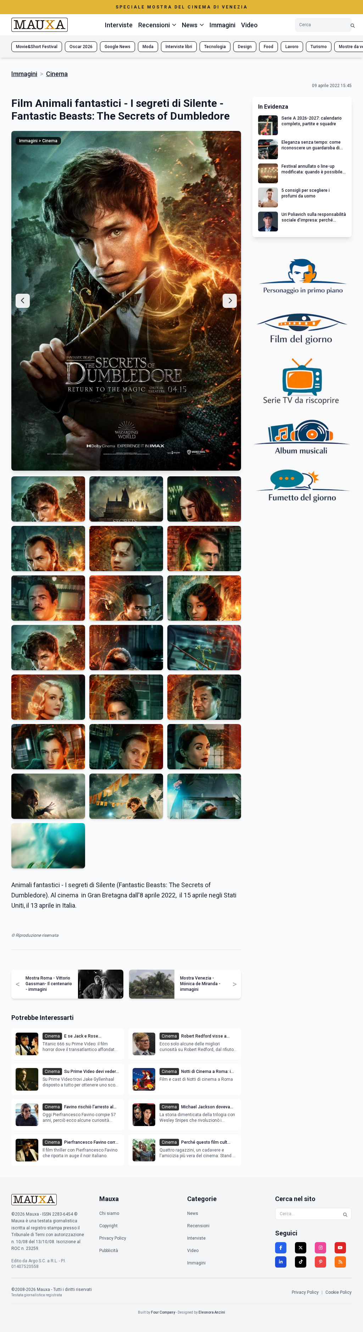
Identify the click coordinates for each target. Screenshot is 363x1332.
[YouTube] (340, 1247)
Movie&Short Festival (36, 46)
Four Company (163, 1312)
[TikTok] (300, 1262)
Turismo (319, 46)
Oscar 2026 (81, 46)
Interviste (119, 25)
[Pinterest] (320, 1262)
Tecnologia (215, 46)
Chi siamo (109, 1213)
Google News (117, 46)
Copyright (108, 1225)
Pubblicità (108, 1250)
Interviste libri (179, 46)
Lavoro (291, 46)
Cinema (57, 73)
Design (245, 46)
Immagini (222, 25)
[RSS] (340, 1262)
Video (249, 25)
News (192, 1213)
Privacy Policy (112, 1238)
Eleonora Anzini (212, 1312)
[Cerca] (353, 25)
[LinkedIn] (280, 1262)
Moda (148, 46)
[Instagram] (320, 1247)
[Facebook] (280, 1247)
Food (268, 46)
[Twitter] (300, 1247)
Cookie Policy (338, 1292)
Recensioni (198, 1225)
